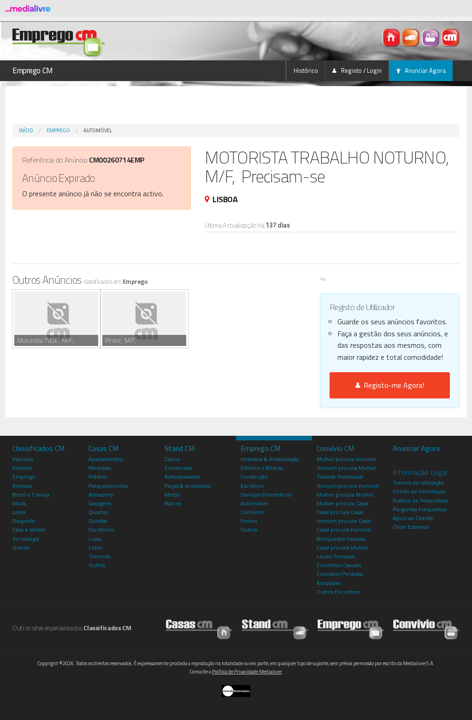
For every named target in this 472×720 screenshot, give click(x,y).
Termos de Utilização (418, 482)
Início (26, 130)
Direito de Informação (419, 491)
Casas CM (103, 448)
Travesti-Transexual (340, 476)
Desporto (23, 520)
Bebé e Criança (30, 494)
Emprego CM (32, 70)
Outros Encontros (338, 591)
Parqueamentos (108, 485)
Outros (20, 547)
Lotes (95, 547)
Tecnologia (25, 538)
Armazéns (100, 494)
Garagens (99, 503)
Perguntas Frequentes (420, 509)
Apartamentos (105, 459)
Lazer (19, 512)
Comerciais (178, 467)
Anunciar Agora (425, 70)
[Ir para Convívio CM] (426, 627)
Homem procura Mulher (346, 467)
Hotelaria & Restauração (270, 459)
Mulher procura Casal (342, 503)
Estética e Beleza (262, 467)
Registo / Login (361, 70)
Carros (172, 459)
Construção (254, 476)
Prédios (97, 476)
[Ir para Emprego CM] (351, 627)
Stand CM (180, 448)
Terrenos (99, 556)
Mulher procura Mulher (345, 494)
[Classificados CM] (450, 36)
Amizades (329, 583)
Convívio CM (335, 448)
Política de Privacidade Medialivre (247, 671)
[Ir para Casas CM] (199, 627)
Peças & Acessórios (188, 485)
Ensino (249, 520)
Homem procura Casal (344, 520)
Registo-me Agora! (392, 385)
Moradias (99, 467)
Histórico (306, 70)
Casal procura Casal (340, 512)
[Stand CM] (411, 36)
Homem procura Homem (348, 485)
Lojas (94, 538)
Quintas (97, 520)
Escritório (252, 485)
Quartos (98, 512)
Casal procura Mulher (342, 547)
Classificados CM (38, 448)
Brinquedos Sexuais (341, 538)
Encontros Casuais (339, 565)
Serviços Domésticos (266, 494)
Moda (19, 503)
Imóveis (22, 467)
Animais (22, 485)
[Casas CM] (391, 36)
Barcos (173, 503)
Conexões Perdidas (340, 573)
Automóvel (97, 130)
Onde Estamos (411, 526)
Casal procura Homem (344, 529)
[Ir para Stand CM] (275, 627)
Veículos (22, 459)
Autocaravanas (182, 476)
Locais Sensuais (336, 556)
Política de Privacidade (420, 500)
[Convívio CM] (431, 36)
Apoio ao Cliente (413, 518)
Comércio (253, 512)
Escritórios (101, 529)
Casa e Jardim (29, 529)
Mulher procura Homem (346, 459)
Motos (172, 494)
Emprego (58, 130)
